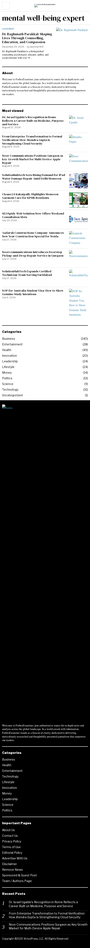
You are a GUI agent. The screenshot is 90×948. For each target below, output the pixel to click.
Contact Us (10, 835)
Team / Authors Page (17, 881)
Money (7, 372)
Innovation (9, 355)
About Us (8, 830)
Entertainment (12, 344)
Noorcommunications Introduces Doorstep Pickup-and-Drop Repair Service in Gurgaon (32, 253)
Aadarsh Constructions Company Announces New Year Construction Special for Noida (33, 234)
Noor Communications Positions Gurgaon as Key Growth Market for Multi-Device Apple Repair (32, 159)
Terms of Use (11, 847)
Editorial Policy (12, 852)
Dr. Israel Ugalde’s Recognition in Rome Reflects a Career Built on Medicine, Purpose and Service (33, 120)
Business (8, 338)
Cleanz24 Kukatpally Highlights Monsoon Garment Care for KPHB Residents (30, 196)
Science (7, 384)
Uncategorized (12, 395)
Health (6, 350)
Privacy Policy (11, 841)
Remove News (12, 869)
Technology (10, 389)
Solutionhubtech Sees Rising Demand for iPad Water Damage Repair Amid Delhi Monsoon (33, 176)
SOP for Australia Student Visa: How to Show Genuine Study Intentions (32, 292)
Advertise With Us (14, 858)
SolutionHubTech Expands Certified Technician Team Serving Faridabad (27, 273)
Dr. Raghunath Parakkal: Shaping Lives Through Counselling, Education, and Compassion (27, 38)
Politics (7, 378)
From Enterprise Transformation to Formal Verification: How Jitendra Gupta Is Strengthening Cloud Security (32, 140)
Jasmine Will (37, 46)
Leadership (8, 29)
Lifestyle (8, 367)
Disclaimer (9, 864)
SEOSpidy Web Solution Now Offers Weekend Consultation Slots (33, 215)
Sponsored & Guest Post (19, 875)
